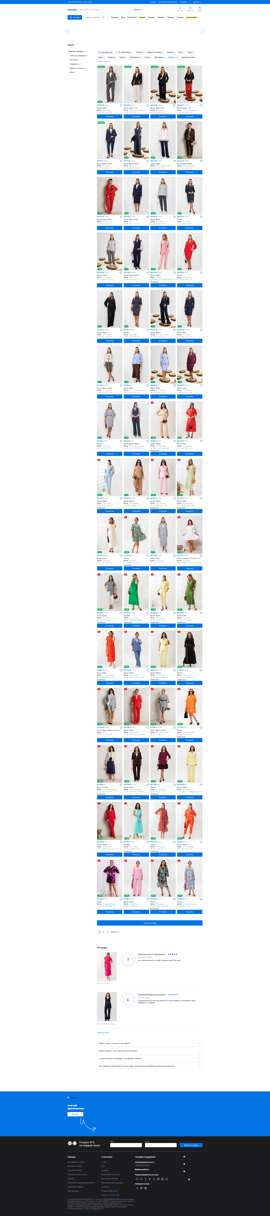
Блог (103, 1166)
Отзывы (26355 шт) (109, 1191)
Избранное (190, 10)
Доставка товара (75, 1166)
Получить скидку (191, 1145)
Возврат (71, 1179)
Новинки (160, 17)
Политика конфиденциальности (81, 1183)
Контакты (105, 1187)
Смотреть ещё (150, 923)
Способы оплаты (75, 1170)
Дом (123, 17)
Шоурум (104, 1170)
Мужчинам (84, 10)
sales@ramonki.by (142, 1165)
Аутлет (142, 17)
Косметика (132, 17)
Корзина (199, 10)
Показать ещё (102, 1032)
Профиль (180, 10)
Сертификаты (73, 1191)
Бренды (151, 17)
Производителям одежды (112, 1183)
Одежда (114, 17)
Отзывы (180, 17)
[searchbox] (94, 17)
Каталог (76, 17)
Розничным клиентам (110, 1174)
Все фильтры (106, 52)
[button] (121, 105)
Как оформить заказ (76, 1162)
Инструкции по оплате (77, 1174)
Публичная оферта (75, 1187)
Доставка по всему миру (168, 2)
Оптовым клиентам (109, 1179)
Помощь (153, 2)
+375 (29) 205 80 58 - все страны (80, 2)
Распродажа (191, 17)
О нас (103, 1162)
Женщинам (72, 10)
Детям (95, 10)
